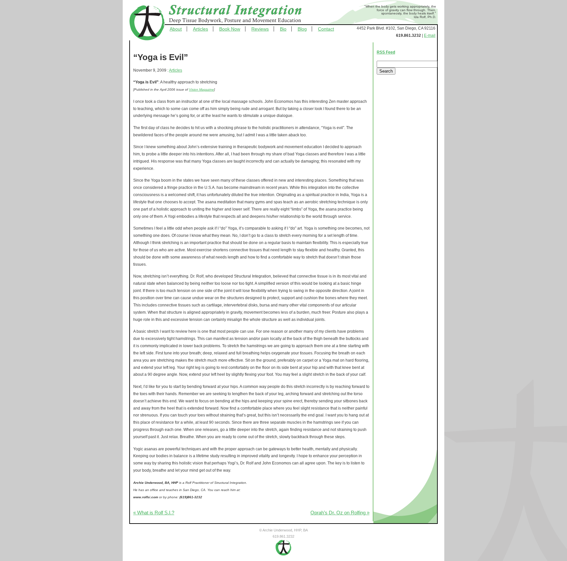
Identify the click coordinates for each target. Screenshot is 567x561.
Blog (302, 29)
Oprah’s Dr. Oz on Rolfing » (339, 512)
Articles (200, 29)
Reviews (260, 29)
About (176, 29)
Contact (326, 29)
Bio (283, 29)
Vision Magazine (201, 89)
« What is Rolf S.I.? (153, 512)
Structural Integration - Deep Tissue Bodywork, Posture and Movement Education (242, 14)
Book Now (229, 29)
